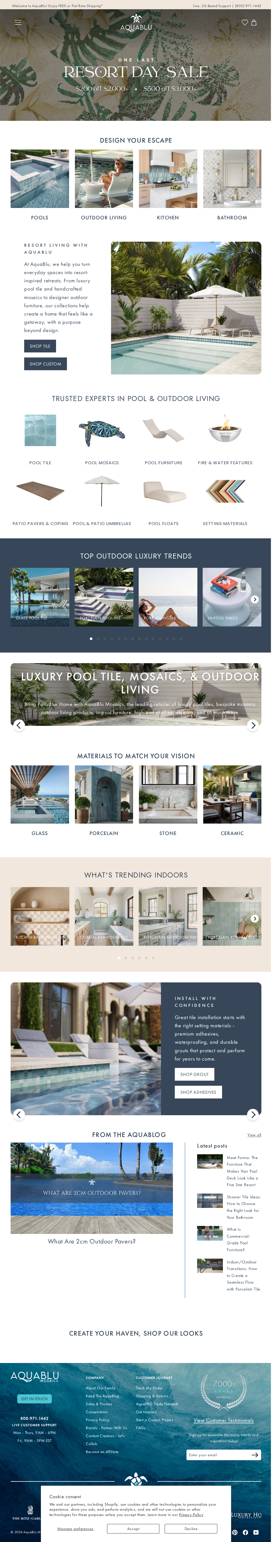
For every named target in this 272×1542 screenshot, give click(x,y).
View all (254, 1134)
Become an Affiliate (102, 1451)
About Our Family (100, 1388)
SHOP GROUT (194, 1074)
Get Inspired (146, 1411)
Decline (191, 1528)
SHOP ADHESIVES (198, 1092)
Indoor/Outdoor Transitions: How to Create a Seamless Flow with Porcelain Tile (243, 1275)
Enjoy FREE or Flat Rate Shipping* (75, 4)
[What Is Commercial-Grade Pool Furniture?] (210, 1233)
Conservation (97, 1411)
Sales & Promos (99, 1404)
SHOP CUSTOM (45, 364)
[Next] (253, 725)
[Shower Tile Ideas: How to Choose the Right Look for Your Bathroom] (210, 1201)
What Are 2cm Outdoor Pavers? (92, 1241)
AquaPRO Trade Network (157, 1404)
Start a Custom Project (154, 1419)
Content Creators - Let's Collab (105, 1439)
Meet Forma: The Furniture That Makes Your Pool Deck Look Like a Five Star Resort (242, 1171)
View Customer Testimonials (224, 1420)
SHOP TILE (40, 346)
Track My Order (149, 1388)
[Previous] (19, 725)
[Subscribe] (255, 1455)
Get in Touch (34, 1398)
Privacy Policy (191, 1514)
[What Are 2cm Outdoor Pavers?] (92, 1188)
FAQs (140, 1427)
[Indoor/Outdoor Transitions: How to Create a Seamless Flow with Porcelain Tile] (210, 1266)
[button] (255, 599)
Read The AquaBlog (102, 1396)
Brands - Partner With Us (106, 1427)
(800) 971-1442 (247, 4)
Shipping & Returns (152, 1396)
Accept (133, 1528)
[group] (40, 597)
